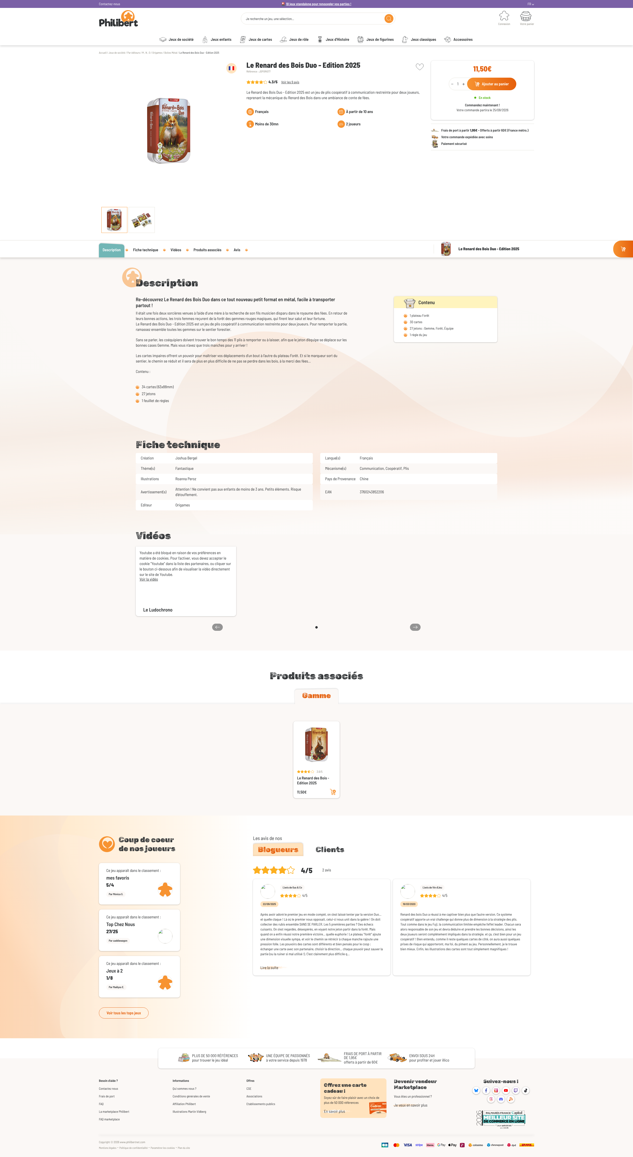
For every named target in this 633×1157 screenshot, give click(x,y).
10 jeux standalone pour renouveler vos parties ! (318, 4)
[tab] (316, 696)
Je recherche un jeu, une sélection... (270, 19)
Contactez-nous (109, 4)
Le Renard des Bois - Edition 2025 (313, 780)
